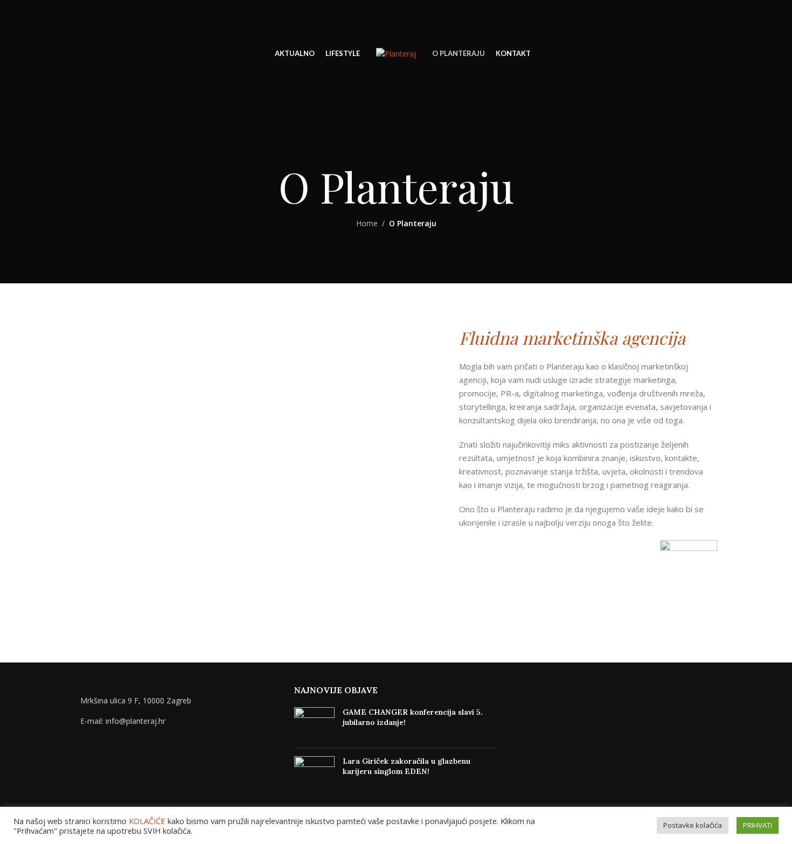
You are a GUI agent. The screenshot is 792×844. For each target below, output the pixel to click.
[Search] (32, 54)
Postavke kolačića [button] (692, 825)
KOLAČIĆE (147, 820)
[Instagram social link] (753, 54)
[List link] (176, 721)
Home (367, 223)
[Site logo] (396, 53)
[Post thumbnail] (314, 723)
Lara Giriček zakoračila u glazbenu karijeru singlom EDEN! (406, 766)
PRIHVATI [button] (757, 825)
